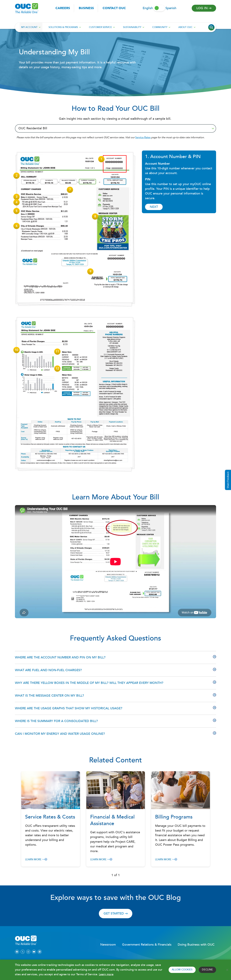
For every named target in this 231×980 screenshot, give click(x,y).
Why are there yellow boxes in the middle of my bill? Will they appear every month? (89, 683)
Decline (207, 970)
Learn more (106, 974)
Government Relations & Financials (146, 944)
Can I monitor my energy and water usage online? (60, 733)
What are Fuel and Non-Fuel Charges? (48, 670)
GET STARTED (114, 913)
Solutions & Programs (63, 27)
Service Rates (143, 138)
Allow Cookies (182, 970)
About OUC (185, 27)
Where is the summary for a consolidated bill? (56, 721)
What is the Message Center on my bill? (49, 695)
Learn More (33, 860)
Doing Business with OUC (196, 944)
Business (86, 8)
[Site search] (211, 27)
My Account (29, 27)
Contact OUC (114, 8)
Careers (62, 8)
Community (159, 27)
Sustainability (132, 27)
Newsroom (108, 944)
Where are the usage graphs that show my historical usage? (68, 708)
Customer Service (100, 27)
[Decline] (227, 969)
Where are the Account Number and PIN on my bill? (60, 657)
